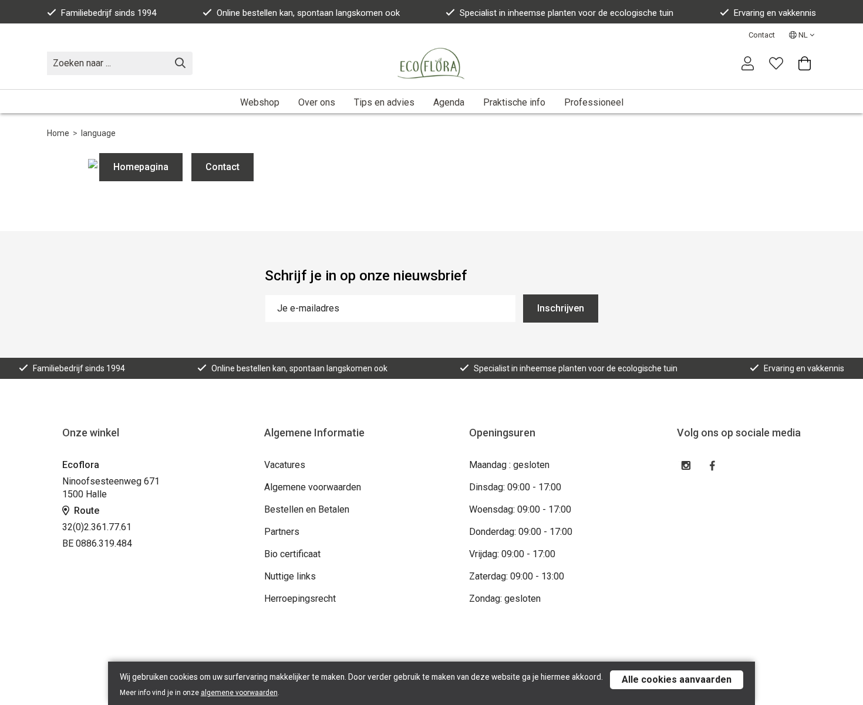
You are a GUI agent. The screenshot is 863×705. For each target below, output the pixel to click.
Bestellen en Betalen (306, 509)
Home (58, 133)
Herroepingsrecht (300, 598)
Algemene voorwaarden (312, 487)
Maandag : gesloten (509, 464)
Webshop (259, 102)
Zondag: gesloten (505, 598)
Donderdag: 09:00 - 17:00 (520, 531)
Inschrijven (560, 308)
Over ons (316, 102)
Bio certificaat (292, 554)
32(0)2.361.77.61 (97, 527)
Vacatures (284, 464)
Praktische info (514, 102)
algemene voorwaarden (239, 693)
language (98, 133)
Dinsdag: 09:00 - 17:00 (515, 487)
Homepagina (140, 166)
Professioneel (593, 102)
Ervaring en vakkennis (775, 13)
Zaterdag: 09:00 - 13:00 (516, 576)
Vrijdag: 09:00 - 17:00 (512, 554)
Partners (281, 531)
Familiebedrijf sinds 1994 (108, 13)
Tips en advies (384, 102)
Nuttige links (290, 576)
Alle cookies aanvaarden (676, 679)
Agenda (448, 102)
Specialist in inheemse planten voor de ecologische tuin (566, 13)
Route (85, 510)
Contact (762, 34)
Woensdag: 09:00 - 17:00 (520, 509)
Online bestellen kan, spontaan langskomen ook (308, 13)
